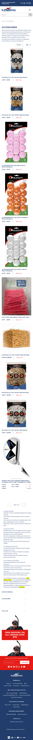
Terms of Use (8, 704)
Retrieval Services (22, 714)
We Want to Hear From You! (16, 721)
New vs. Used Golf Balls (11, 693)
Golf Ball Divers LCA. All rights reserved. (17, 729)
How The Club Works (17, 683)
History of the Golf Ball (24, 695)
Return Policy (16, 707)
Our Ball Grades (23, 693)
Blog (25, 683)
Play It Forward (7, 685)
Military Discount (25, 685)
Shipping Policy (25, 704)
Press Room (16, 685)
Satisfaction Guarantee (16, 697)
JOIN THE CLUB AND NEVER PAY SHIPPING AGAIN (8, 3)
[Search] (30, 14)
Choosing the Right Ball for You (10, 695)
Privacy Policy (16, 704)
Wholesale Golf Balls (11, 714)
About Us (9, 683)
